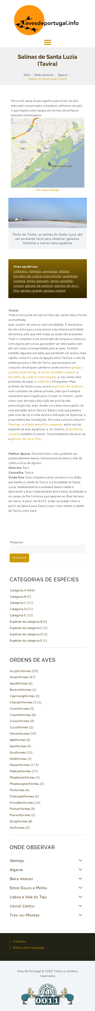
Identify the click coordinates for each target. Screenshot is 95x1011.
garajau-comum (55, 290)
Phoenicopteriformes (24, 784)
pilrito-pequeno (38, 281)
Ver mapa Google (47, 190)
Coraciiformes (19, 721)
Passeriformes (20, 765)
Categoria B (18, 596)
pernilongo (50, 271)
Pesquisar (16, 542)
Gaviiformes (18, 746)
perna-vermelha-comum (58, 372)
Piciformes (17, 790)
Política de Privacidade (28, 947)
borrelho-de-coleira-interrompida (37, 276)
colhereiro (20, 271)
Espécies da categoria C (26, 628)
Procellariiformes (21, 802)
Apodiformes (19, 683)
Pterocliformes (20, 815)
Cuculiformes (19, 727)
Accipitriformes (20, 671)
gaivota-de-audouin (39, 285)
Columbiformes (20, 715)
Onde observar (43, 74)
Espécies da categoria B (26, 621)
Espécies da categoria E (26, 640)
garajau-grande (31, 290)
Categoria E (18, 615)
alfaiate (64, 271)
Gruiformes (18, 752)
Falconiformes (19, 733)
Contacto (19, 941)
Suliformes (17, 827)
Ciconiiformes (19, 708)
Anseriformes (19, 677)
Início (27, 74)
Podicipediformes (22, 796)
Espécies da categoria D (26, 634)
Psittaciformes (20, 808)
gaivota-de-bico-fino (26, 439)
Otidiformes (18, 759)
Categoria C (18, 602)
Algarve (62, 74)
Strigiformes (18, 821)
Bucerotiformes (20, 689)
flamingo (35, 271)
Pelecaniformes (20, 771)
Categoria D (18, 609)
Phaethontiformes (22, 777)
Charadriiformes (21, 702)
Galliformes (18, 740)
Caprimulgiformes (22, 696)
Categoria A (18, 590)
